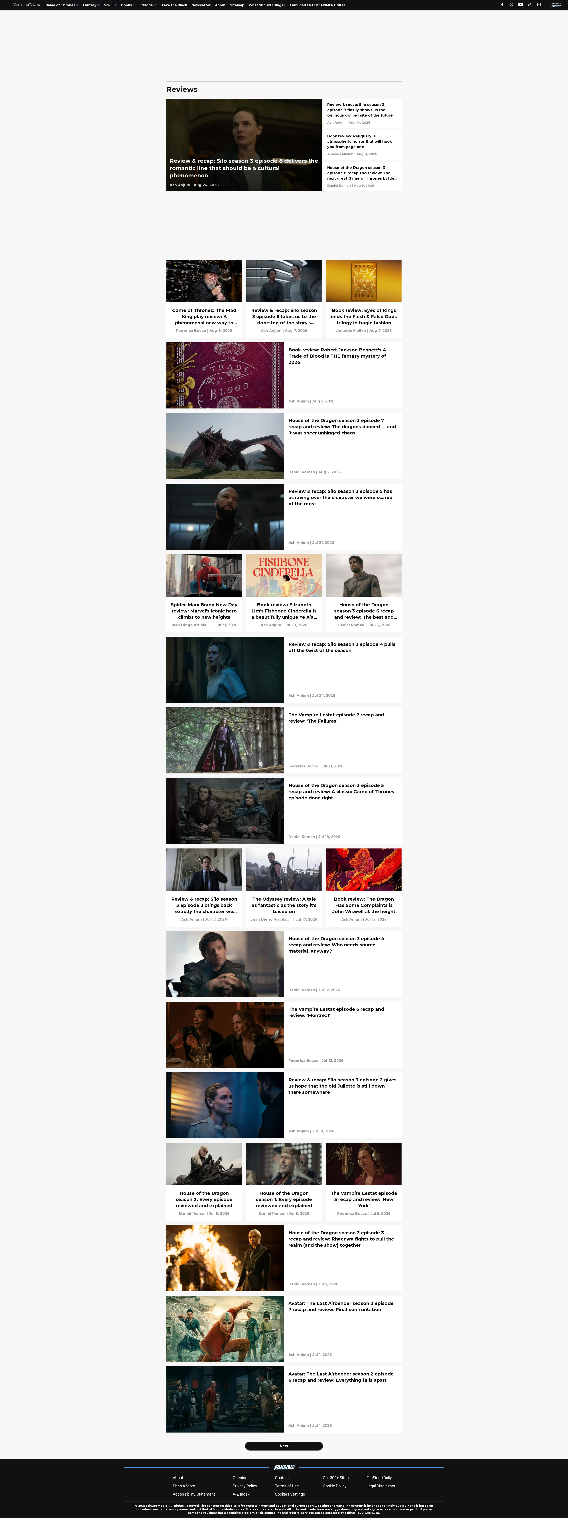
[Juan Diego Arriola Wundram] (191, 625)
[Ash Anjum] (180, 185)
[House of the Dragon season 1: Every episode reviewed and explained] (284, 1182)
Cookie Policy (335, 1486)
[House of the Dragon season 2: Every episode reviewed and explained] (204, 1182)
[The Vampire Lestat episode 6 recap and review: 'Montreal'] (284, 1035)
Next (284, 1446)
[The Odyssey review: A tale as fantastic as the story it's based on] (284, 887)
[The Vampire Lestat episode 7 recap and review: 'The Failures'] (284, 740)
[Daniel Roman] (339, 185)
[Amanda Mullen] (340, 154)
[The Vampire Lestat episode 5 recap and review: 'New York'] (364, 1182)
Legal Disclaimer (381, 1486)
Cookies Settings (290, 1494)
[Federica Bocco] (191, 330)
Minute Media (156, 1505)
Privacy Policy (245, 1486)
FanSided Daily (379, 1477)
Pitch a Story (184, 1486)
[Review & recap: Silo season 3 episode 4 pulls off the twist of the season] (284, 670)
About (178, 1477)
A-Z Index (241, 1494)
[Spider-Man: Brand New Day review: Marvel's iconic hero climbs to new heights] (204, 593)
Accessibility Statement (194, 1494)
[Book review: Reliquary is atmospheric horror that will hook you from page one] (362, 145)
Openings (241, 1477)
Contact (282, 1477)
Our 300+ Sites (336, 1477)
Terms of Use (287, 1486)
